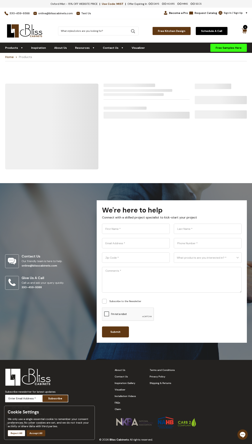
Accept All (35, 433)
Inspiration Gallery (125, 383)
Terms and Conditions (162, 370)
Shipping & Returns (160, 383)
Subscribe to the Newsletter (125, 301)
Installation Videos (125, 396)
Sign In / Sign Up (236, 12)
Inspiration (38, 48)
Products (14, 48)
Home (9, 57)
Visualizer (138, 48)
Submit (115, 332)
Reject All (16, 433)
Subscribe (55, 398)
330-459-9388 (32, 287)
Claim (118, 409)
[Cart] (244, 30)
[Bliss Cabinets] (24, 31)
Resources (85, 48)
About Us (60, 48)
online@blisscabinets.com (39, 265)
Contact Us (113, 48)
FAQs (117, 402)
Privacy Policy (157, 376)
